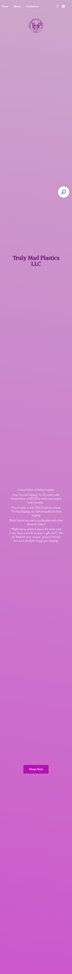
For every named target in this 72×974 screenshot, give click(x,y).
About (17, 6)
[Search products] (64, 192)
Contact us (32, 6)
